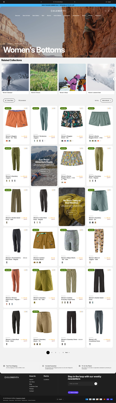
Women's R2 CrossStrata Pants (94, 340)
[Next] (74, 2)
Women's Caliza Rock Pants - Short (12, 340)
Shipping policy (24, 400)
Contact (31, 391)
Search (31, 379)
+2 (72, 140)
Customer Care (33, 386)
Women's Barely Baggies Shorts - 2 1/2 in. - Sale (68, 177)
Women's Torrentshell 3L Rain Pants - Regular (13, 258)
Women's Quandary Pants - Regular (95, 177)
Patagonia (8, 134)
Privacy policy (11, 400)
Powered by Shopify (20, 398)
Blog (30, 384)
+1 (44, 140)
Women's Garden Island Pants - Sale (13, 218)
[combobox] (109, 2)
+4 (100, 140)
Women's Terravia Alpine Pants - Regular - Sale (13, 299)
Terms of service (18, 400)
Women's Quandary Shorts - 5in (95, 218)
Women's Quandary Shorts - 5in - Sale (39, 298)
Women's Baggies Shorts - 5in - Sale (11, 137)
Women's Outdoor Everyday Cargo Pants (68, 298)
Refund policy (5, 400)
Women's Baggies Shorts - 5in (66, 137)
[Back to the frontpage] (4, 43)
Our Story (32, 382)
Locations (46, 379)
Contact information (31, 400)
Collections (10, 43)
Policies (31, 388)
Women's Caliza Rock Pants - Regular (40, 218)
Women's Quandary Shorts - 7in (39, 340)
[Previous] (41, 2)
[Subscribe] (95, 383)
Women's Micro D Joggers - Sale (94, 258)
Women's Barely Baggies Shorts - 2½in (95, 137)
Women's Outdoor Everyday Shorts (38, 258)
